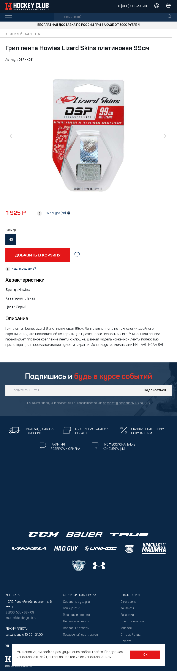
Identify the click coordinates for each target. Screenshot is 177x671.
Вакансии (127, 615)
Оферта (125, 641)
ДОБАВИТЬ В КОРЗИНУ (37, 255)
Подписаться (155, 390)
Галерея (126, 628)
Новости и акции (132, 621)
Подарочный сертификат (80, 635)
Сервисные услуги (76, 602)
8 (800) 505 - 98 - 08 (19, 612)
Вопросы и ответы (76, 628)
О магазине (128, 602)
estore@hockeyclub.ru (20, 618)
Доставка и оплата (76, 621)
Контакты (127, 608)
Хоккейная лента (25, 34)
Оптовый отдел (131, 635)
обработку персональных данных (126, 403)
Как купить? (71, 608)
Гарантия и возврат (76, 615)
